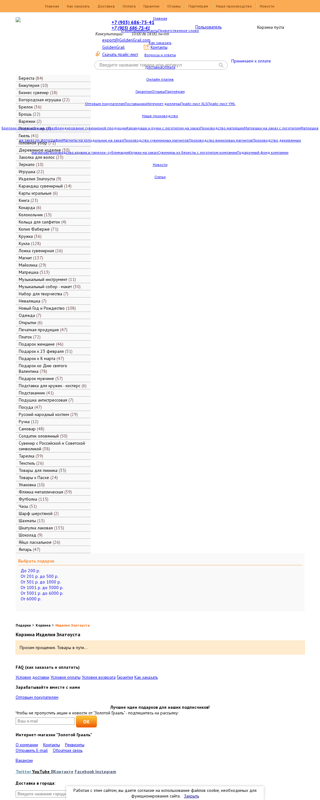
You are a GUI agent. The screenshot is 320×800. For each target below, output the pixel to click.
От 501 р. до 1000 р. (41, 582)
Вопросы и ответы (160, 54)
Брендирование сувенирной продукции (91, 128)
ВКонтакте (62, 771)
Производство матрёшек (222, 128)
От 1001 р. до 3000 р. (42, 587)
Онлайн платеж (160, 79)
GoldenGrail (113, 47)
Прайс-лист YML (221, 103)
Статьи (160, 176)
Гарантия (125, 677)
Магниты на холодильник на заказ (92, 140)
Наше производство (234, 6)
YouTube (41, 771)
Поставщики (136, 103)
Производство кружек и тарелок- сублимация (88, 152)
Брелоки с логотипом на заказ (28, 128)
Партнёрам (198, 6)
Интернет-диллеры (163, 103)
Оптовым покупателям (105, 103)
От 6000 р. (31, 599)
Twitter (24, 771)
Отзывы (174, 6)
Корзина (43, 625)
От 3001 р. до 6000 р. (42, 593)
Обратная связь (67, 750)
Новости (267, 6)
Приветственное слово (178, 30)
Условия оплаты (66, 677)
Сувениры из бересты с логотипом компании (197, 152)
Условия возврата (99, 677)
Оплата (129, 6)
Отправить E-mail (32, 750)
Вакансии (24, 760)
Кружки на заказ (143, 152)
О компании (131, 30)
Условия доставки (32, 677)
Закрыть (191, 796)
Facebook (85, 771)
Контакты (150, 30)
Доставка (106, 6)
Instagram (105, 771)
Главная (52, 6)
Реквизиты (74, 745)
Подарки (23, 625)
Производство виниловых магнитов (220, 140)
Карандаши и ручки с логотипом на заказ (163, 128)
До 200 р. (30, 570)
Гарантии (151, 6)
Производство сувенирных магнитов (156, 140)
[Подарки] (49, 45)
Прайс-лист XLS (194, 103)
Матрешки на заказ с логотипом (272, 128)
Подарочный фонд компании (262, 152)
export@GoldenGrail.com (126, 40)
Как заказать (78, 6)
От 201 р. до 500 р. (39, 576)
